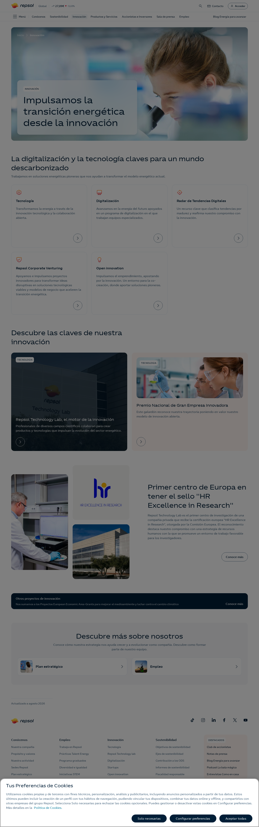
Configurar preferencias (193, 818)
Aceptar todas (235, 818)
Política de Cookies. (48, 808)
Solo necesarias (149, 818)
